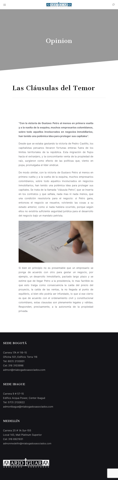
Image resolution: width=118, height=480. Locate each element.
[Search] (113, 4)
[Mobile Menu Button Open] (4, 4)
